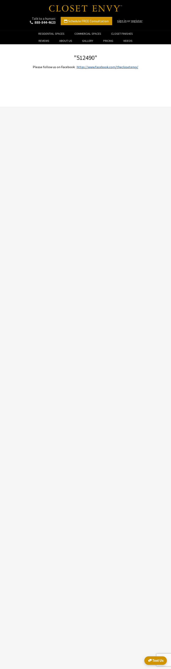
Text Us (157, 661)
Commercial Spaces (87, 34)
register (136, 21)
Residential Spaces (51, 34)
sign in (122, 21)
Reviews (44, 41)
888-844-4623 (45, 22)
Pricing (108, 41)
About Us (65, 41)
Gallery (87, 41)
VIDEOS (127, 41)
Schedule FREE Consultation (88, 21)
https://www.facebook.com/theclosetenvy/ (107, 67)
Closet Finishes (122, 34)
